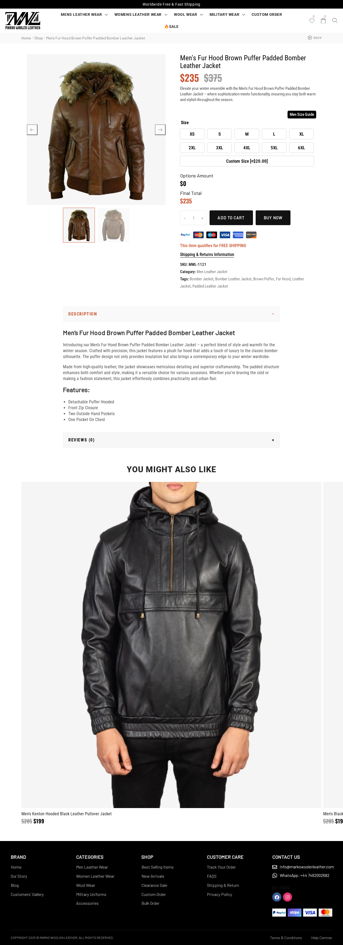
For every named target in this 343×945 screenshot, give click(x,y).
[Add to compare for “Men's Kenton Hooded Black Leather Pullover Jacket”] (171, 644)
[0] (312, 20)
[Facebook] (276, 897)
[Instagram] (287, 897)
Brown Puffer (263, 279)
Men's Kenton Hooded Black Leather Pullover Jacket (66, 813)
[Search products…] (335, 20)
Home (26, 38)
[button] (315, 38)
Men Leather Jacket (212, 271)
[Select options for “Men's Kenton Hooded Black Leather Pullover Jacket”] (184, 644)
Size (185, 122)
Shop (38, 38)
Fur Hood (283, 279)
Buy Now (273, 217)
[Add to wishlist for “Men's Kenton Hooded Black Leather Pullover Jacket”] (158, 644)
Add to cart (231, 217)
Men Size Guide (302, 114)
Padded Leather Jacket (210, 286)
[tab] (171, 314)
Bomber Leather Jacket (233, 279)
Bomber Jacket (201, 279)
